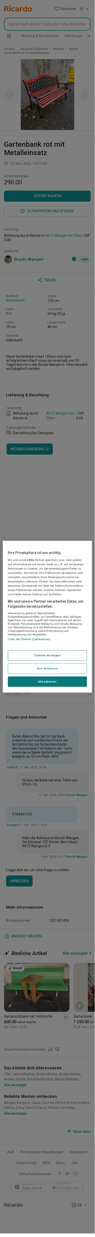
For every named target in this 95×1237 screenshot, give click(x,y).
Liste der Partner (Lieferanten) (29, 639)
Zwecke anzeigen (47, 655)
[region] (47, 616)
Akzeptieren (47, 681)
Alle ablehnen (47, 668)
